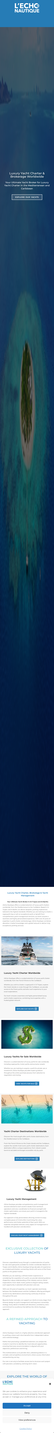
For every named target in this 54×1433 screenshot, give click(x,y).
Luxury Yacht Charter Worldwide (22, 973)
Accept (27, 1405)
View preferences (27, 1420)
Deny (27, 1413)
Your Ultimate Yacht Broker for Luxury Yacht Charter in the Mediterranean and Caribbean (27, 185)
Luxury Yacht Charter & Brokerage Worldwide (27, 174)
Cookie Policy (26, 1428)
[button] (50, 1384)
